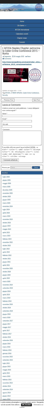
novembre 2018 (8, 304)
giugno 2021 (6, 262)
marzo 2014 (6, 399)
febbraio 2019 (7, 301)
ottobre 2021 (7, 258)
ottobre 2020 (7, 272)
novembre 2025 (8, 193)
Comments (7, 59)
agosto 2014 (7, 393)
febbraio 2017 (7, 334)
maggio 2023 (7, 229)
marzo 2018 (6, 317)
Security (5, 95)
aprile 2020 (6, 278)
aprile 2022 (6, 252)
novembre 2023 (8, 219)
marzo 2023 (6, 236)
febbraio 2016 (7, 350)
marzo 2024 (6, 216)
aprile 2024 (6, 213)
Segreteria (7, 56)
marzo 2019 (6, 298)
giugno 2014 (6, 396)
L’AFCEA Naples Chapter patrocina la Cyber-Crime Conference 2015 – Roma (21, 51)
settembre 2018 (8, 311)
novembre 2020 (8, 268)
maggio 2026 (7, 183)
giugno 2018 (6, 314)
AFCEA (7, 93)
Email (4, 119)
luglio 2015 (6, 363)
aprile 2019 (6, 294)
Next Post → (37, 100)
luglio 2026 (6, 177)
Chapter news (22, 38)
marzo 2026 (6, 187)
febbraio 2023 (7, 239)
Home (22, 21)
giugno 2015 (6, 366)
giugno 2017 (6, 324)
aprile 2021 (6, 265)
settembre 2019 (8, 288)
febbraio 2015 (7, 379)
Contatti (22, 42)
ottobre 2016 (7, 337)
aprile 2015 (6, 373)
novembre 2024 (8, 206)
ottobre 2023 (7, 223)
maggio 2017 (7, 327)
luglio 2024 (6, 209)
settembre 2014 (8, 389)
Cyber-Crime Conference (31, 93)
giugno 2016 (6, 343)
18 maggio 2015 (19, 56)
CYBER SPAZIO (16, 93)
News (29, 56)
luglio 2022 (6, 249)
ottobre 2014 (7, 386)
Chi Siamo (20, 25)
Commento (6, 129)
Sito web (5, 124)
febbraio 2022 (7, 255)
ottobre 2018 (7, 308)
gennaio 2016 (7, 353)
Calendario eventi (22, 34)
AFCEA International (22, 30)
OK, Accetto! (26, 405)
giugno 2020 (6, 275)
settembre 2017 (8, 321)
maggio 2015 (7, 370)
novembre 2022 (8, 242)
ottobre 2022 (7, 245)
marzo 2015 (6, 376)
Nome (4, 113)
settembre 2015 (8, 360)
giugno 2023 (6, 226)
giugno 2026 (6, 180)
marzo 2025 (6, 203)
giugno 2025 (6, 200)
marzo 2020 (6, 281)
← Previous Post (7, 100)
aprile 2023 (6, 232)
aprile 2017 (6, 330)
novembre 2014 (8, 383)
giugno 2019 (6, 291)
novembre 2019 (8, 285)
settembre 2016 (8, 340)
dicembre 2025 (7, 190)
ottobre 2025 (7, 196)
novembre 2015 (8, 357)
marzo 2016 (6, 347)
